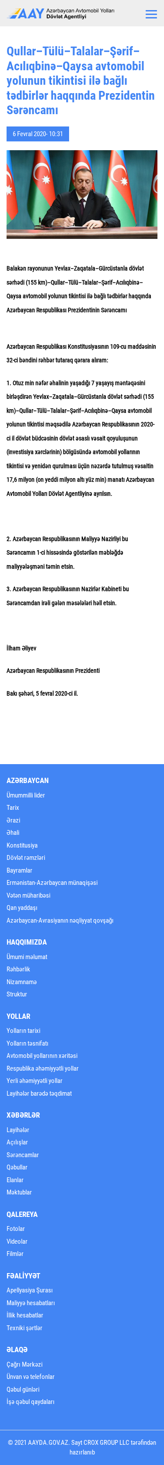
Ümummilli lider (26, 795)
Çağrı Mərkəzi (24, 1364)
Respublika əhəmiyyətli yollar (43, 1068)
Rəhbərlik (18, 969)
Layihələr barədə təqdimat (39, 1093)
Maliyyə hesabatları (31, 1303)
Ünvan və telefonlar (31, 1377)
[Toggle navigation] (151, 13)
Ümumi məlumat (27, 957)
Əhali (13, 833)
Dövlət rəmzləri (26, 858)
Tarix (13, 808)
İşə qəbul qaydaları (31, 1402)
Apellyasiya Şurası (30, 1290)
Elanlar (15, 1180)
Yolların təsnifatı (28, 1043)
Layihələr (18, 1130)
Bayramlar (19, 870)
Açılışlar (17, 1142)
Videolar (17, 1241)
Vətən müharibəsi (28, 895)
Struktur (17, 994)
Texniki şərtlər (24, 1328)
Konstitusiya (22, 845)
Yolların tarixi (23, 1031)
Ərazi (13, 820)
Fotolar (16, 1229)
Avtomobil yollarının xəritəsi (42, 1056)
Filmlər (15, 1254)
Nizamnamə (22, 982)
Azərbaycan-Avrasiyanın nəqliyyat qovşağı (60, 920)
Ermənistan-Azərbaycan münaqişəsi (52, 883)
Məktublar (19, 1192)
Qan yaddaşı (22, 908)
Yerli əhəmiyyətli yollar (35, 1081)
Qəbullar (17, 1167)
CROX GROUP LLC (106, 1443)
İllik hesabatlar (25, 1315)
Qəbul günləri (23, 1389)
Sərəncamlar (23, 1155)
